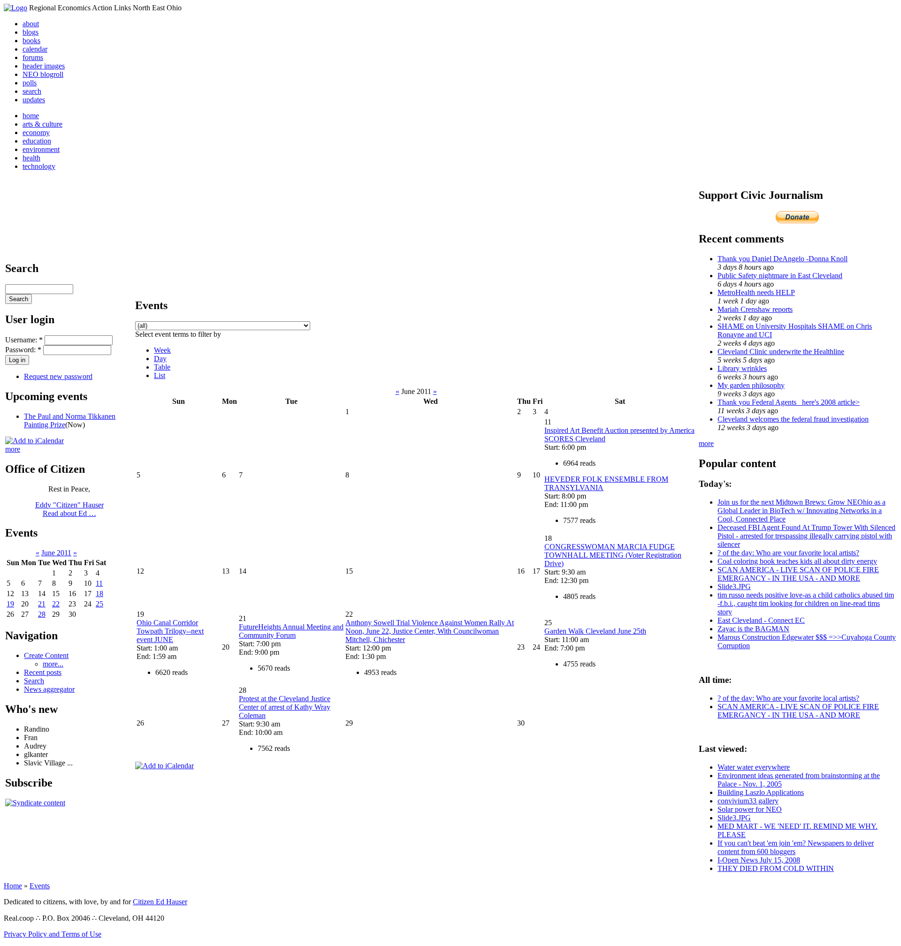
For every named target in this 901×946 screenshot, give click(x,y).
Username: (24, 340)
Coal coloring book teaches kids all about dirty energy (797, 561)
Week (162, 350)
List (159, 375)
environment (41, 149)
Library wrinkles (742, 368)
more (12, 449)
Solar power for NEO (750, 809)
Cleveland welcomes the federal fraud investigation (793, 419)
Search (34, 681)
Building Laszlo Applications (761, 792)
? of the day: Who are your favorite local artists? (788, 553)
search (32, 91)
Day (160, 359)
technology (39, 166)
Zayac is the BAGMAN (753, 629)
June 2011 (56, 553)
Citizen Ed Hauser (160, 902)
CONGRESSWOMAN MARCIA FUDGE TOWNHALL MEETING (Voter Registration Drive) (612, 555)
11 (99, 583)
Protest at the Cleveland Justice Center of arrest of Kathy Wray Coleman (284, 707)
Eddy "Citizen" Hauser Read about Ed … (69, 509)
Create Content (46, 655)
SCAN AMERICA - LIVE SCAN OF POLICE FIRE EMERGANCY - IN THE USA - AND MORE (798, 574)
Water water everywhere (754, 767)
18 (99, 594)
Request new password (58, 376)
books (31, 41)
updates (34, 100)
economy (36, 132)
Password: (23, 350)
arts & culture (42, 124)
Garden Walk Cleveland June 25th (595, 631)
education (37, 141)
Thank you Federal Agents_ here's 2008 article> (789, 402)
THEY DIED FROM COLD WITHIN (776, 868)
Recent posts (42, 672)
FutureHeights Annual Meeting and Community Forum (291, 631)
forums (33, 57)
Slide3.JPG (734, 586)
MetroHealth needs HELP (756, 292)
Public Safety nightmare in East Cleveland (780, 276)
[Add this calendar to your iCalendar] (34, 441)
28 (42, 614)
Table (162, 367)
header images (44, 66)
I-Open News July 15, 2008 (759, 860)
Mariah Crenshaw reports (755, 309)
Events (40, 886)
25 (99, 604)
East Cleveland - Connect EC (761, 620)
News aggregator (49, 689)
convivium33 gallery (748, 801)
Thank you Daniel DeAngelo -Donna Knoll (783, 259)
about (31, 24)
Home (13, 886)
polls (30, 83)
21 (42, 604)
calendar (35, 49)
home (31, 116)
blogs (30, 32)
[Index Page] (15, 8)
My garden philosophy (751, 385)
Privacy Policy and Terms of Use (52, 934)
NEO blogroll (43, 74)
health (31, 158)
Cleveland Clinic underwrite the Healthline (781, 352)
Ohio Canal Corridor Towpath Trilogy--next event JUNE (170, 631)
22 (56, 604)
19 (10, 604)
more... (53, 664)
